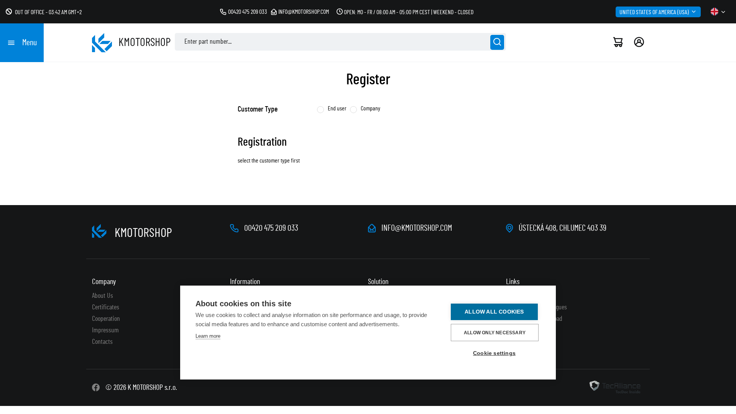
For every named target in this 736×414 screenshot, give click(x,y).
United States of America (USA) (654, 12)
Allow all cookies (494, 312)
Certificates (105, 307)
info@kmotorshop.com (303, 12)
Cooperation (106, 318)
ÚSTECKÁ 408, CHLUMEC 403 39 (562, 228)
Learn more (208, 336)
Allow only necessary (495, 332)
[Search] (497, 42)
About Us (102, 295)
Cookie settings (494, 353)
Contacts (102, 341)
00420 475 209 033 (247, 12)
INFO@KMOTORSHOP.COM (416, 228)
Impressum (105, 330)
